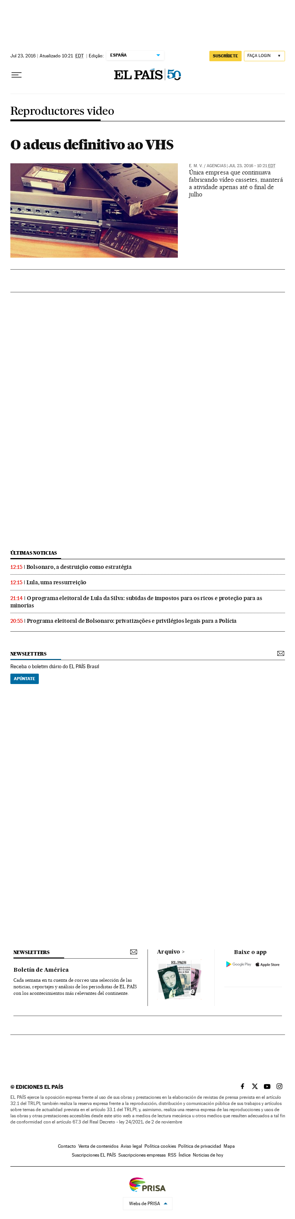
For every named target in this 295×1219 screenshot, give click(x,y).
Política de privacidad (199, 1146)
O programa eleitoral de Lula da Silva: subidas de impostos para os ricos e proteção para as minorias (136, 602)
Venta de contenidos (98, 1146)
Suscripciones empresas (142, 1155)
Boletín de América (41, 970)
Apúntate (24, 678)
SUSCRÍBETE (225, 56)
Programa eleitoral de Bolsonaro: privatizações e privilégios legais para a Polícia (132, 620)
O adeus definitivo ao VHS (92, 144)
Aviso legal (131, 1146)
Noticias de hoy (208, 1155)
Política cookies (160, 1146)
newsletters (28, 654)
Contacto (67, 1146)
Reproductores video (62, 111)
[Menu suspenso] (16, 75)
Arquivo (168, 952)
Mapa (229, 1146)
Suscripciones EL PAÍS (94, 1155)
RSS (172, 1155)
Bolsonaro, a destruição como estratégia (79, 566)
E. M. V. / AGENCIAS (207, 165)
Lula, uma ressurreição (57, 582)
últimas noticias (33, 553)
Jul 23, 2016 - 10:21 (252, 165)
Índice (185, 1155)
